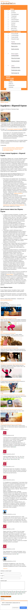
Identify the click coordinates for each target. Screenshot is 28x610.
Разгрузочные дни (15, 73)
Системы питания (15, 55)
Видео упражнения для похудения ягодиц (8, 333)
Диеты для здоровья (15, 58)
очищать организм (18, 193)
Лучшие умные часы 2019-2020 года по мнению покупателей (11, 409)
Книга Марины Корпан (8, 150)
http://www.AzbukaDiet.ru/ (6, 300)
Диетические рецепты (15, 43)
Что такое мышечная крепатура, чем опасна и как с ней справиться (13, 394)
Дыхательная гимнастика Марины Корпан (12, 149)
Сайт (2, 578)
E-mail (2, 575)
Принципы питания (15, 61)
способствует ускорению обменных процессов (13, 205)
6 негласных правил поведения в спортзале (8, 318)
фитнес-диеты (10, 274)
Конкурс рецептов (15, 49)
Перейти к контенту (5, 1)
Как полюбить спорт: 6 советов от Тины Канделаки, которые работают (13, 364)
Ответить (5, 449)
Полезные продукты (15, 67)
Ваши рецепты (14, 46)
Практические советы (15, 70)
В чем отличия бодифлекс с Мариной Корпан (13, 147)
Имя (2, 573)
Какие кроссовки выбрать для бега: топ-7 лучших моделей (11, 424)
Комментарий (4, 580)
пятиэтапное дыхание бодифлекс (15, 129)
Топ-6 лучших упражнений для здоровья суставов (9, 348)
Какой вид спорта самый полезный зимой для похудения (11, 380)
